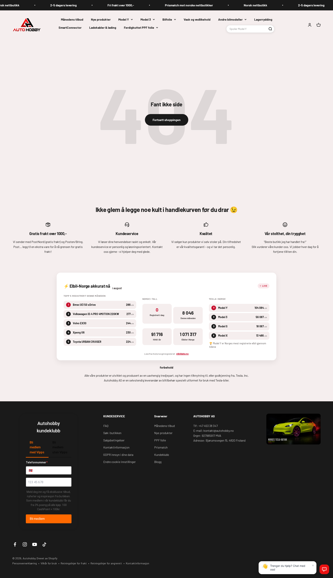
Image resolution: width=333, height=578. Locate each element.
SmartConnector (70, 27)
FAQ (105, 426)
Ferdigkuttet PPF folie (139, 27)
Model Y (123, 19)
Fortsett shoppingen (167, 120)
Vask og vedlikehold (197, 19)
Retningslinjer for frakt (74, 563)
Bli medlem (37, 519)
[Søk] (270, 29)
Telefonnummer (37, 462)
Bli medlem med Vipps (37, 447)
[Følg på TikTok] (44, 544)
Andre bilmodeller (230, 19)
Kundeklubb (161, 454)
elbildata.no (182, 353)
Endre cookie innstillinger (119, 462)
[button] (324, 569)
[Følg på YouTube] (34, 544)
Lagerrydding (263, 19)
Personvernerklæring (24, 563)
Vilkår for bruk (49, 563)
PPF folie (160, 440)
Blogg (157, 462)
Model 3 (145, 19)
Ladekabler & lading (102, 27)
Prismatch (161, 447)
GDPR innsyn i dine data (118, 454)
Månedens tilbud (72, 19)
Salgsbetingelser (113, 440)
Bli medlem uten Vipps (59, 447)
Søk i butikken (112, 433)
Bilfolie (167, 19)
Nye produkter (101, 19)
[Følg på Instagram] (24, 544)
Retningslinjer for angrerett (106, 563)
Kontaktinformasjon (116, 447)
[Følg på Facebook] (15, 544)
